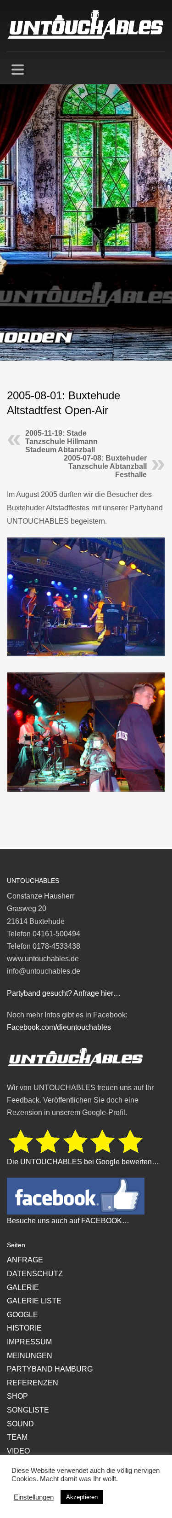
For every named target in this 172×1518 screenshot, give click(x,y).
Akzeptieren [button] (82, 1497)
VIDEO (18, 1451)
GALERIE (23, 1287)
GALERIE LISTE (34, 1301)
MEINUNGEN (29, 1356)
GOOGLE (22, 1315)
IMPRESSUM (29, 1342)
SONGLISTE (28, 1410)
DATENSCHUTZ (35, 1274)
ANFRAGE (25, 1260)
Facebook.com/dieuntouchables (59, 1027)
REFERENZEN (32, 1383)
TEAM (17, 1437)
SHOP (17, 1396)
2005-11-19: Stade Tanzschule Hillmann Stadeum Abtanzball (61, 441)
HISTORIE (24, 1328)
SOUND (20, 1424)
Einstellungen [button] (34, 1497)
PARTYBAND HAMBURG (50, 1369)
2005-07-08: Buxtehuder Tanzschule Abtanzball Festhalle (105, 466)
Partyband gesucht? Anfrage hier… (64, 993)
